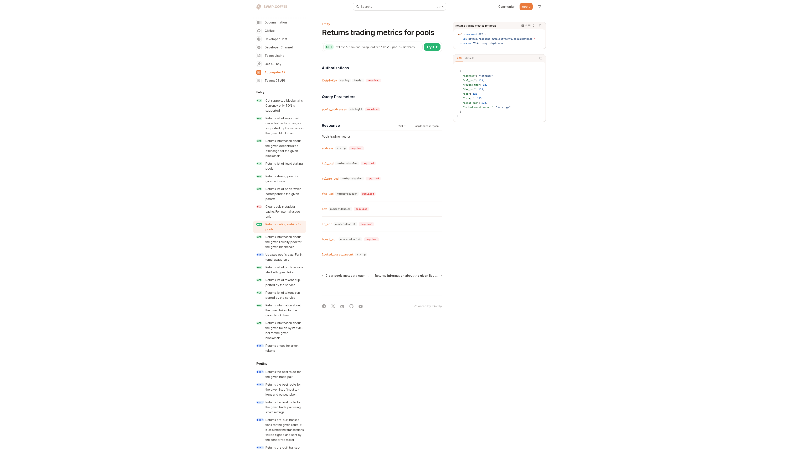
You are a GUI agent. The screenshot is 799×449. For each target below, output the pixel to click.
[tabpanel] (499, 92)
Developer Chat (276, 39)
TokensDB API (275, 80)
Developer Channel (279, 47)
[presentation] (283, 231)
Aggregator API (275, 72)
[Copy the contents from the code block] (540, 25)
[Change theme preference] (539, 6)
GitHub (270, 30)
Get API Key (273, 64)
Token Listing (274, 55)
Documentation (276, 22)
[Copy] (418, 47)
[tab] (459, 58)
